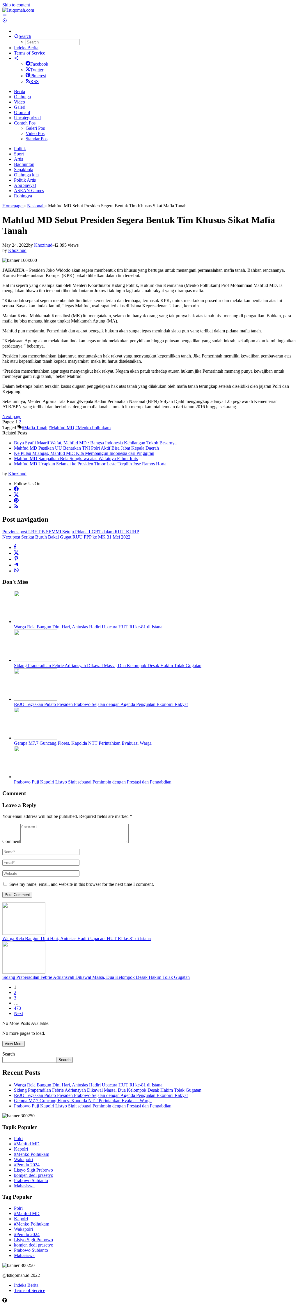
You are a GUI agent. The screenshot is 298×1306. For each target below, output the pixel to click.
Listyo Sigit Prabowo (33, 1169)
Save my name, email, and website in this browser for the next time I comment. (81, 884)
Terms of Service (29, 1290)
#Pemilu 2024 (27, 1164)
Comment (11, 841)
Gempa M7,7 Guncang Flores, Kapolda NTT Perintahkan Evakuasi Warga (83, 743)
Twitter (36, 69)
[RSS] (16, 506)
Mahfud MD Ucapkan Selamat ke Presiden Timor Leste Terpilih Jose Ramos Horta (90, 463)
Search (8, 1053)
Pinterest (38, 75)
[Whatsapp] (16, 570)
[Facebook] (16, 489)
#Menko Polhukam (93, 427)
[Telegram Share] (16, 564)
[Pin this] (16, 559)
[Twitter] (16, 495)
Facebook (39, 64)
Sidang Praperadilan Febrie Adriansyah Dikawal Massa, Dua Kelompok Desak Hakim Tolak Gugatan (107, 665)
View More (13, 1044)
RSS (34, 81)
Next (18, 1013)
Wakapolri (23, 1159)
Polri (18, 1138)
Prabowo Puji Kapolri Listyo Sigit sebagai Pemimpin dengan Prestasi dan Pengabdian (92, 781)
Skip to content (16, 4)
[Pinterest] (16, 501)
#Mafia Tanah (34, 427)
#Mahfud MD (61, 427)
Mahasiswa (24, 1185)
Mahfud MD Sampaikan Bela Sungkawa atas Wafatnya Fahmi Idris (76, 458)
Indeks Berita (26, 1285)
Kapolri (21, 1149)
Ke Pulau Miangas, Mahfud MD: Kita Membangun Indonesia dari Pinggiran (84, 453)
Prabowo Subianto (31, 1180)
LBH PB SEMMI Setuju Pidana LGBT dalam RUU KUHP (70, 531)
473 (17, 1008)
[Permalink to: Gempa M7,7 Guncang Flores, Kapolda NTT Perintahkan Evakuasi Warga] (35, 737)
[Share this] (15, 547)
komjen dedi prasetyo (33, 1175)
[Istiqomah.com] (18, 10)
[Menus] (4, 15)
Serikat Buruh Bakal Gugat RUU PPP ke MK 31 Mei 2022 (66, 536)
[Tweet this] (16, 553)
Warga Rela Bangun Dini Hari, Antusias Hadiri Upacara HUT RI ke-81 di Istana (88, 626)
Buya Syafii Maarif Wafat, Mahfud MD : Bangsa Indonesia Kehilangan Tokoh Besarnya (95, 442)
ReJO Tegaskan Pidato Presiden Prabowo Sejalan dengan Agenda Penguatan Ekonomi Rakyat (101, 704)
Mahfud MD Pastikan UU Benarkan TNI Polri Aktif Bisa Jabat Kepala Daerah (86, 448)
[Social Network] (16, 58)
